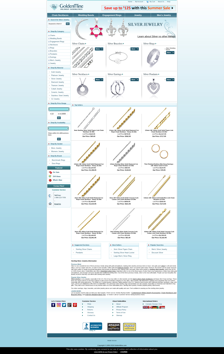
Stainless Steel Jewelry (60, 96)
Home (130, 2)
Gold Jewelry (56, 72)
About (118, 304)
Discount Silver (157, 253)
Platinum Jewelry (57, 75)
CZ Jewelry (55, 99)
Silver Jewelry (56, 79)
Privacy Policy (121, 310)
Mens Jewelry (56, 148)
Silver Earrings (115, 74)
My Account (139, 2)
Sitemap (119, 315)
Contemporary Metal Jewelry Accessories (145, 293)
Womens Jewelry (57, 151)
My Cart (152, 2)
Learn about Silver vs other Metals (157, 36)
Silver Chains (78, 43)
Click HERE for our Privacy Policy (106, 352)
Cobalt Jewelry (56, 89)
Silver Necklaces (80, 74)
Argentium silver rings (108, 271)
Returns (90, 310)
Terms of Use (120, 313)
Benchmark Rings (58, 160)
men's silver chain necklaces (143, 279)
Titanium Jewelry (57, 85)
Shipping (90, 307)
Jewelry (138, 15)
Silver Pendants (150, 74)
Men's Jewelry (164, 15)
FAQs (89, 304)
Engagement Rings (112, 15)
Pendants (53, 54)
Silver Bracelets (115, 43)
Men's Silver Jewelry (159, 249)
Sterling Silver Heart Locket (124, 253)
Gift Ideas (57, 176)
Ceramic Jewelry (57, 92)
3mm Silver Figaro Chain (123, 249)
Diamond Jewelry (57, 82)
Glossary (90, 313)
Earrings (53, 57)
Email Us (57, 204)
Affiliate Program (122, 307)
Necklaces (54, 45)
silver (163, 266)
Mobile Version (112, 340)
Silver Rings (149, 43)
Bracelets (53, 51)
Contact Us (91, 315)
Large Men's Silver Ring (122, 256)
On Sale (56, 172)
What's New (57, 180)
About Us (161, 2)
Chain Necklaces (60, 15)
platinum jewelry (123, 268)
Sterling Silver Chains (84, 249)
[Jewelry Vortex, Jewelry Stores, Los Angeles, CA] (92, 326)
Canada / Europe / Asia (154, 304)
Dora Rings (56, 163)
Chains (52, 35)
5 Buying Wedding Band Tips (95, 295)
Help (168, 2)
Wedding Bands (86, 15)
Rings (52, 48)
